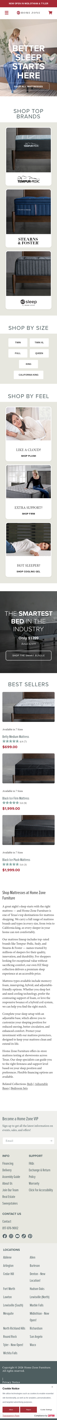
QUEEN (39, 353)
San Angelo (36, 1336)
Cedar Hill (8, 1273)
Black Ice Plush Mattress (16, 859)
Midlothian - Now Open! (39, 1317)
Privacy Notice (11, 1382)
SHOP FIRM (28, 513)
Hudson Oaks (37, 1288)
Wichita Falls (10, 1353)
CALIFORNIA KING (28, 375)
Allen (32, 1257)
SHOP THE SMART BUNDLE (28, 655)
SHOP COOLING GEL (28, 571)
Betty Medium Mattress (15, 736)
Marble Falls (36, 1305)
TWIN (18, 342)
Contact (6, 1221)
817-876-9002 (10, 1228)
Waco (33, 1344)
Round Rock (10, 1336)
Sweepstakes (10, 1203)
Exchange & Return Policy (39, 1173)
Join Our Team (10, 1190)
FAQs (31, 1163)
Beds (30, 1084)
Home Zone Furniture (37, 1367)
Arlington (8, 1265)
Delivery (7, 1170)
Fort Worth (9, 1288)
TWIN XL (39, 342)
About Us (7, 1183)
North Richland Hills (14, 1328)
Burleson (35, 1265)
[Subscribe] (51, 1141)
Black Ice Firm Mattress (15, 798)
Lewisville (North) (39, 1296)
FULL (18, 353)
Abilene (7, 1257)
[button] (50, 12)
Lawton (7, 1296)
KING (28, 364)
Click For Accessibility (41, 1190)
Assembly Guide (11, 1176)
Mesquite (8, 1313)
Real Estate (8, 1196)
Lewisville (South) (13, 1305)
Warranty (34, 1183)
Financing (7, 1163)
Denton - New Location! (37, 1277)
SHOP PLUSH (28, 456)
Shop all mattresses (28, 86)
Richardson (36, 1328)
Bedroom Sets (19, 1088)
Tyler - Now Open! (13, 1344)
